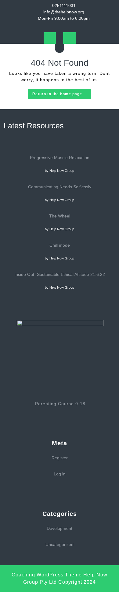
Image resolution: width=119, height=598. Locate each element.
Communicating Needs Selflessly (59, 186)
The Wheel (59, 216)
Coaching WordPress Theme (47, 574)
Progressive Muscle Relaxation (59, 157)
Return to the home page (61, 95)
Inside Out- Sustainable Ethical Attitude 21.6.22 (59, 274)
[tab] (50, 38)
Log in (60, 473)
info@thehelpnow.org (63, 11)
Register (60, 457)
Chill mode (59, 245)
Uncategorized (59, 544)
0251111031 (64, 5)
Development (59, 528)
